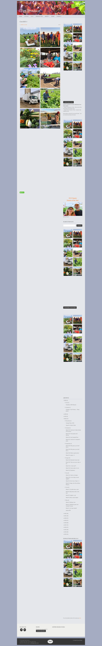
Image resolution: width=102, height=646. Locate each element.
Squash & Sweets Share (71, 425)
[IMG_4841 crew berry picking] (30, 78)
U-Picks (26, 16)
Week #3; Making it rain (70, 502)
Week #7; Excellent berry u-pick (72, 489)
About (47, 16)
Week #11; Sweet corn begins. (72, 475)
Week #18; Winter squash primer (72, 453)
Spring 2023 (68, 510)
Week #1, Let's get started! (71, 508)
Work (52, 16)
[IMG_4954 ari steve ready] (30, 37)
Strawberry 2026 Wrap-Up (71, 404)
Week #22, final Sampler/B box (72, 437)
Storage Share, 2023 (70, 423)
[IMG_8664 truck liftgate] (30, 98)
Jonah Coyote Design (78, 640)
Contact (59, 16)
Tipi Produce (30, 10)
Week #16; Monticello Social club (72, 460)
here (80, 618)
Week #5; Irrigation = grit (71, 495)
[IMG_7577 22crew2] (50, 37)
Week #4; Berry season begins (72, 497)
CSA (32, 16)
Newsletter (39, 16)
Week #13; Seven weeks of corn (72, 468)
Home (20, 16)
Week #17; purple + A (70, 455)
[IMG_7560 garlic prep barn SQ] (30, 180)
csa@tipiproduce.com (34, 643)
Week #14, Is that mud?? (71, 465)
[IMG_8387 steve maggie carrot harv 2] (30, 159)
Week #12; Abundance (70, 470)
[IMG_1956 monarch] (30, 57)
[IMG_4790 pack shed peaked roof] (50, 159)
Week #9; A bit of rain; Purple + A (72, 481)
